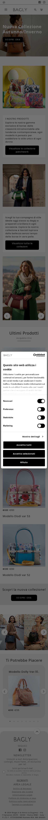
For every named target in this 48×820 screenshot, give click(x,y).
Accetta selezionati (24, 453)
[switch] (41, 409)
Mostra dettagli (31, 436)
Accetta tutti (24, 445)
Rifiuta (24, 462)
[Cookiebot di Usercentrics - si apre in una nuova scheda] (34, 355)
